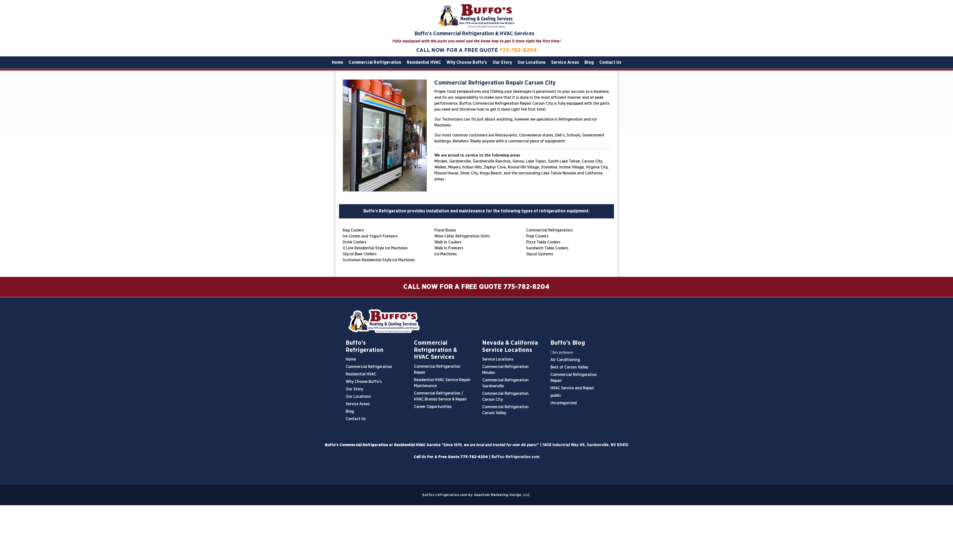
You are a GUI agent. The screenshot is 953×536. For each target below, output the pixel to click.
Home (337, 62)
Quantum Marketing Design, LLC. (502, 495)
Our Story (502, 62)
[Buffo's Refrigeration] (476, 321)
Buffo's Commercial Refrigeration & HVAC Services (474, 33)
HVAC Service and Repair (572, 388)
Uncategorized (563, 403)
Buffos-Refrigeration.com (515, 457)
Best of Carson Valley (569, 367)
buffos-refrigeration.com (444, 495)
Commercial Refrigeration (375, 62)
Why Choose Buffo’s (364, 382)
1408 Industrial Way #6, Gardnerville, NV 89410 (585, 445)
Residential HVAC (424, 62)
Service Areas (565, 62)
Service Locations (497, 359)
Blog (589, 62)
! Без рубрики (561, 352)
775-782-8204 (518, 50)
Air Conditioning (565, 360)
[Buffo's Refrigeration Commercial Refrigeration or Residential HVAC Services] (476, 15)
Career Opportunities (432, 407)
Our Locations (531, 62)
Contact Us (610, 62)
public (555, 396)
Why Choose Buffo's (466, 62)
